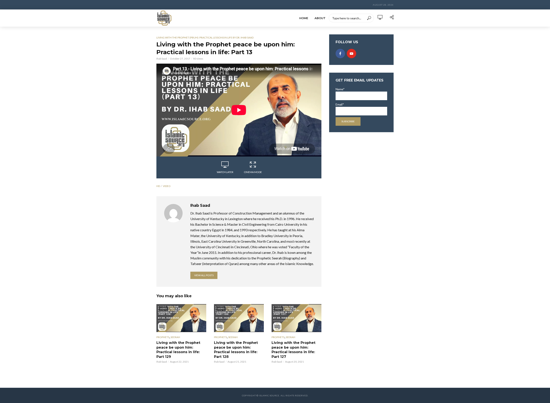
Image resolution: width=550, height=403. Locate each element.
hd (158, 186)
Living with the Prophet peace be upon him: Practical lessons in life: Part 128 (236, 350)
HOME (303, 18)
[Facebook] (340, 53)
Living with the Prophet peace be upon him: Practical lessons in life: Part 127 (293, 350)
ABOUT (320, 18)
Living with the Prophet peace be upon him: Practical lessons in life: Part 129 (178, 350)
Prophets (162, 337)
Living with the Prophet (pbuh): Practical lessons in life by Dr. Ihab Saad (205, 37)
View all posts (204, 275)
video (167, 186)
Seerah (175, 337)
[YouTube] (351, 53)
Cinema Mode (253, 172)
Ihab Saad (161, 58)
